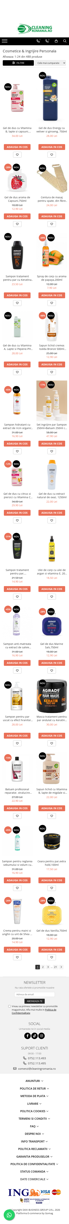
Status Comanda (33, 1171)
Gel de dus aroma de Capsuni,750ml (17, 199)
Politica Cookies (33, 1111)
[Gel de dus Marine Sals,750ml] (51, 622)
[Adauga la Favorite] (17, 155)
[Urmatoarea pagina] (61, 967)
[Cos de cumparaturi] (56, 41)
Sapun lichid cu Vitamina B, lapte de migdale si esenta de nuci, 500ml (51, 790)
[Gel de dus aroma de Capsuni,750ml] (17, 178)
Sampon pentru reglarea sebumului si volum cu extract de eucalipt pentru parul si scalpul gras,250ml (17, 863)
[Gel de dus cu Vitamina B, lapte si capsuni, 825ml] (17, 98)
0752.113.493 (36, 1058)
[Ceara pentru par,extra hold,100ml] (51, 841)
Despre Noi (33, 1134)
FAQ (33, 1126)
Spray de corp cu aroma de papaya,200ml (51, 278)
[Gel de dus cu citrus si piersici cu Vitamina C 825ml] (17, 475)
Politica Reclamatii (33, 1149)
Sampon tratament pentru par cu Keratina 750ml (17, 278)
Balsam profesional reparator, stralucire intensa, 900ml (17, 790)
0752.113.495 (36, 1063)
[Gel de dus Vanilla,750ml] (51, 911)
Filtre (19, 63)
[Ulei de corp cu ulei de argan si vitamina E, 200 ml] (51, 547)
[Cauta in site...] (65, 41)
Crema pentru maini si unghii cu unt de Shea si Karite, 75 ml (17, 932)
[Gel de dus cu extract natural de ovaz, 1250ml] (51, 475)
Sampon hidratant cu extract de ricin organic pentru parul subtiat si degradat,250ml (17, 426)
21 (55, 967)
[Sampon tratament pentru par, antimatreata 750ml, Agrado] (17, 547)
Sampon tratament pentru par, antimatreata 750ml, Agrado (17, 571)
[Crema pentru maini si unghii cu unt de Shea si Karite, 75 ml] (17, 911)
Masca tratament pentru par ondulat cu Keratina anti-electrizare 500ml (52, 718)
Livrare (33, 1103)
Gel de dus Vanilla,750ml (51, 930)
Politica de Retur (33, 1088)
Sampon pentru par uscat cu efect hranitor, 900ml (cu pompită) (17, 718)
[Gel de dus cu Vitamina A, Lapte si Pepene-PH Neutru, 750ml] (17, 326)
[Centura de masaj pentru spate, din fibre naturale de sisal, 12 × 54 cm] (51, 178)
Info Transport (33, 1141)
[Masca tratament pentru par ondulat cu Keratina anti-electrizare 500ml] (51, 696)
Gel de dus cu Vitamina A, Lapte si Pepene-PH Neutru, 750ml (17, 347)
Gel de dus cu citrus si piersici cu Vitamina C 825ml (17, 495)
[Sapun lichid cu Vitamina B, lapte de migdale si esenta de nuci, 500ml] (51, 769)
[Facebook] (27, 1036)
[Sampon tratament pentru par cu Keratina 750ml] (17, 252)
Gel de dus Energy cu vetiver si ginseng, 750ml (51, 129)
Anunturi (33, 1081)
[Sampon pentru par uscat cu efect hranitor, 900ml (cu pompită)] (17, 696)
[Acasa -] (34, 29)
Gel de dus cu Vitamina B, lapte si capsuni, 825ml (17, 129)
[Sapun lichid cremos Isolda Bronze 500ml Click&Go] (51, 326)
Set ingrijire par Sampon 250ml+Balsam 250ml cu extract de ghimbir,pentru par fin (52, 426)
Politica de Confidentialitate (33, 1164)
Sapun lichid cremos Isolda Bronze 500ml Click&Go (51, 347)
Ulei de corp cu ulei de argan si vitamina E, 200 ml (51, 571)
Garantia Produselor (33, 1156)
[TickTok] (34, 1036)
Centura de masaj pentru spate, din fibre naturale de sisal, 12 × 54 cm (52, 199)
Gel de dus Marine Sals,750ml (51, 645)
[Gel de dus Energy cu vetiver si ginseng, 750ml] (51, 97)
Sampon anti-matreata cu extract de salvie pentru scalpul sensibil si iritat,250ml (17, 645)
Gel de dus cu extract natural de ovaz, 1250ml (52, 495)
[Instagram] (41, 1036)
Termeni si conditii (33, 1118)
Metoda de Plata (33, 1096)
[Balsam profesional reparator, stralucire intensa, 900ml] (17, 769)
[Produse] (5, 42)
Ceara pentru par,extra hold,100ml (52, 863)
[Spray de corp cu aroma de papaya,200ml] (51, 252)
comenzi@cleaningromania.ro (36, 1068)
